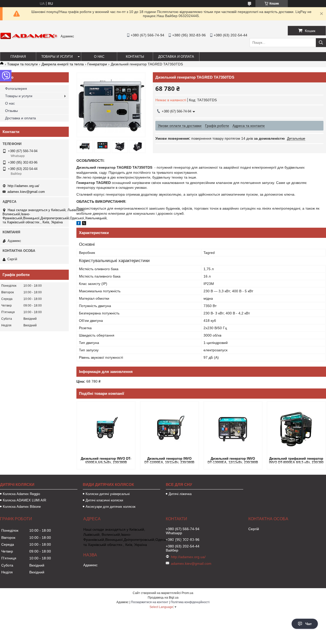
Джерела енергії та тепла (63, 64)
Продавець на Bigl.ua (163, 597)
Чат (308, 624)
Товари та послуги (22, 64)
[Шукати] (321, 42)
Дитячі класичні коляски (104, 500)
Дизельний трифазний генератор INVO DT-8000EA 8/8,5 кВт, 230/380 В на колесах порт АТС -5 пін (296, 461)
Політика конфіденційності (190, 602)
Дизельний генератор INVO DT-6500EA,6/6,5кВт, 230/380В (106, 460)
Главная (18, 57)
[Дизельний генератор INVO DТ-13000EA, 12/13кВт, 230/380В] (233, 428)
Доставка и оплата (176, 57)
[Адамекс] (29, 38)
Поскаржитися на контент (149, 602)
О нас (99, 57)
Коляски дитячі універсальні (108, 494)
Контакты (135, 57)
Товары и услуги (57, 57)
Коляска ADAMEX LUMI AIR (24, 500)
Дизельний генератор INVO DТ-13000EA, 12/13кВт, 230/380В (233, 460)
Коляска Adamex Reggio (21, 494)
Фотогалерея (16, 88)
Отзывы (11, 111)
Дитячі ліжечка (180, 494)
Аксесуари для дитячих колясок (110, 507)
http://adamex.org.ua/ (23, 186)
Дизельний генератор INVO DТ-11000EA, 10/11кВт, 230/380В (169, 460)
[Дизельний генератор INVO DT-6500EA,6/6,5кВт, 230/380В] (106, 428)
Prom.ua (187, 593)
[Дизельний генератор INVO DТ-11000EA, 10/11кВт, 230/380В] (169, 428)
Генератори (97, 64)
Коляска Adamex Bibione (22, 507)
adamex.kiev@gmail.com (26, 192)
